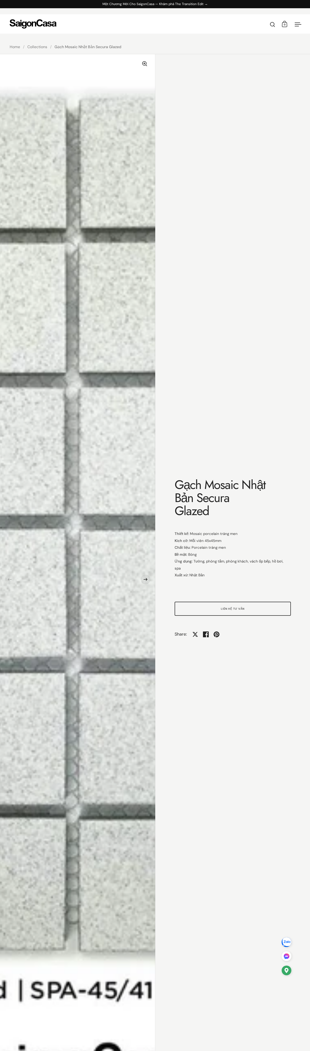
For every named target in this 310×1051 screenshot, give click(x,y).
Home (15, 46)
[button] (10, 579)
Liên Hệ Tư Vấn (232, 608)
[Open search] (272, 24)
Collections (37, 46)
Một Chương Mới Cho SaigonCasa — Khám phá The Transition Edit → (155, 4)
